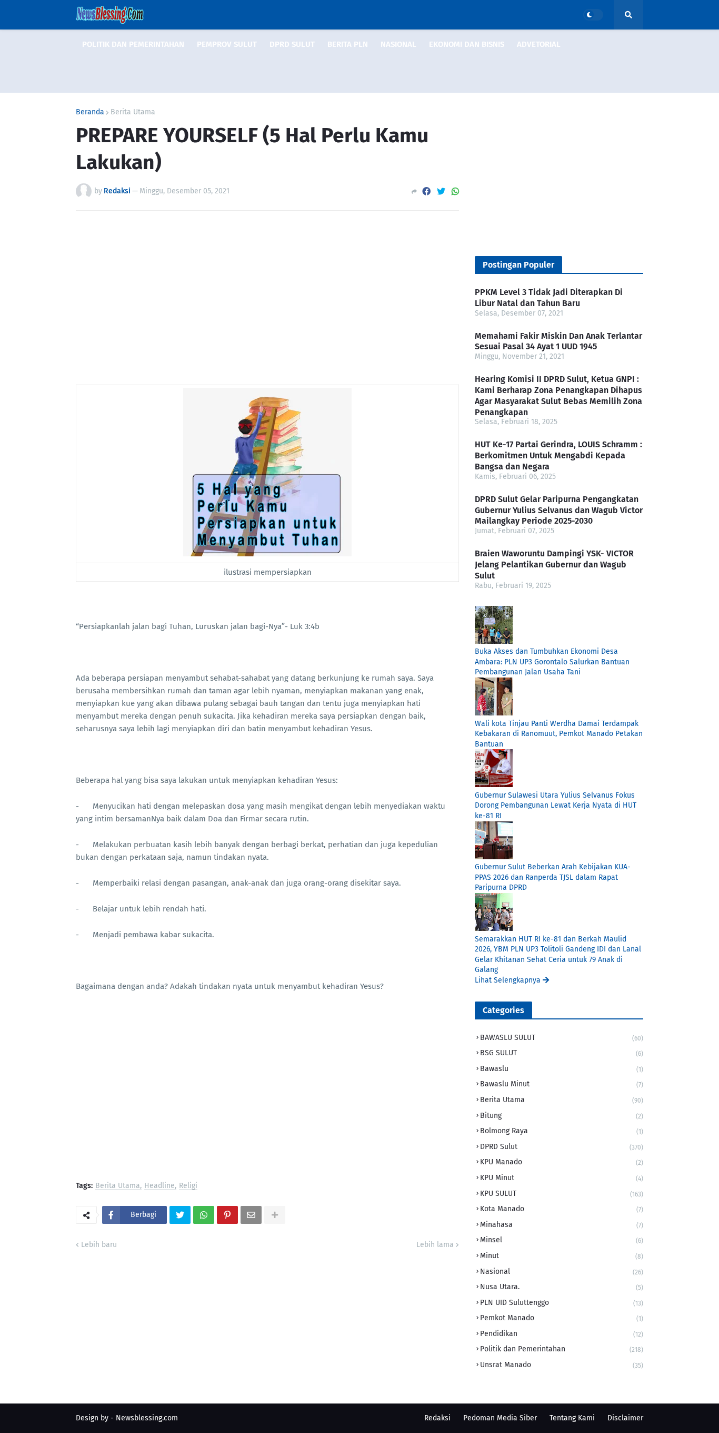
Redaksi (437, 1418)
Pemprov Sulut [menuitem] (227, 44)
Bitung (561, 1115)
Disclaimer (625, 1418)
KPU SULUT (561, 1193)
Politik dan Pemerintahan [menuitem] (133, 44)
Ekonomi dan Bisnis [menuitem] (466, 44)
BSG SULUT (561, 1052)
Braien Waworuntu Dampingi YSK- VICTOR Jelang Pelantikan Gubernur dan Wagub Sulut (554, 564)
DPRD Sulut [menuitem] (292, 44)
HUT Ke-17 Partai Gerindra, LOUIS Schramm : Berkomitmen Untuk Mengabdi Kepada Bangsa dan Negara (558, 455)
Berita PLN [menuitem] (347, 44)
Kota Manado (561, 1208)
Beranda (90, 112)
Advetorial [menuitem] (539, 44)
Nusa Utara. (561, 1286)
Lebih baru (99, 1244)
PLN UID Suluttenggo (561, 1302)
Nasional (561, 1271)
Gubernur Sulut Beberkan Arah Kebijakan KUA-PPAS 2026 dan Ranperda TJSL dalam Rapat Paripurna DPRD (553, 877)
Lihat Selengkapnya (509, 980)
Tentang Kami (572, 1418)
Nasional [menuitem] (398, 44)
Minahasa (561, 1224)
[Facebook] (426, 191)
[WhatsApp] (455, 191)
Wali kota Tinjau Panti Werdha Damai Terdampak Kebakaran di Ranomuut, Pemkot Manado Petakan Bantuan (559, 734)
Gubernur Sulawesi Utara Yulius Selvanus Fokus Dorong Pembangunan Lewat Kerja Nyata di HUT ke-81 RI (555, 805)
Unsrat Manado (561, 1364)
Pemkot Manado (561, 1317)
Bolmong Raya (561, 1130)
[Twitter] (441, 191)
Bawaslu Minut (561, 1083)
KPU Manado (561, 1161)
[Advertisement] (267, 297)
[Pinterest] (227, 1215)
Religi (188, 1186)
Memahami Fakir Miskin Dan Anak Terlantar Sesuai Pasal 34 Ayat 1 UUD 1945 (558, 341)
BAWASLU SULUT (561, 1037)
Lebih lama (435, 1244)
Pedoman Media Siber (500, 1418)
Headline (159, 1186)
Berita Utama (133, 112)
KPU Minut (561, 1177)
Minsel (561, 1239)
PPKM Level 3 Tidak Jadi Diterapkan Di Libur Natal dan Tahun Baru (549, 297)
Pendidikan (561, 1333)
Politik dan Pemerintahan (561, 1348)
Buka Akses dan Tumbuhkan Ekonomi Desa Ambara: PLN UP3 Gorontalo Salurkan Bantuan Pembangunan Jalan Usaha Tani (552, 661)
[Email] (251, 1215)
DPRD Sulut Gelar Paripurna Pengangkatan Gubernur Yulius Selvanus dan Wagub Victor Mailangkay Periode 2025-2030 (559, 510)
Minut (561, 1255)
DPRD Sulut (561, 1146)
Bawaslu (561, 1068)
